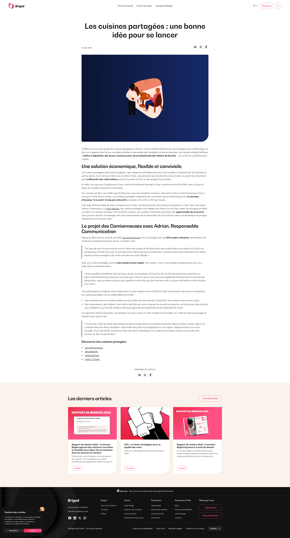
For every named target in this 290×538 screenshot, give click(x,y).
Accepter (32, 530)
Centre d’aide (180, 514)
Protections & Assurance (134, 518)
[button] (164, 6)
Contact (178, 518)
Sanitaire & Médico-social (78, 511)
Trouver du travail (125, 6)
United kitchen (92, 355)
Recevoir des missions (133, 510)
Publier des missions (159, 510)
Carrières (104, 510)
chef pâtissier (112, 208)
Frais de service (130, 514)
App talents (210, 507)
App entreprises (210, 515)
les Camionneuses (131, 237)
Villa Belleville (91, 351)
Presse (103, 514)
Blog (177, 505)
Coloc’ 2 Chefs (92, 359)
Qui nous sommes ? (109, 505)
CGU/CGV (160, 528)
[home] (16, 6)
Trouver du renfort (144, 6)
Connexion (155, 518)
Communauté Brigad (183, 510)
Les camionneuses (94, 347)
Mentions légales (175, 528)
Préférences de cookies (195, 528)
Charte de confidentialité (142, 528)
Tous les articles (210, 398)
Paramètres (13, 530)
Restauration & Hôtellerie (78, 507)
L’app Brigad (129, 505)
